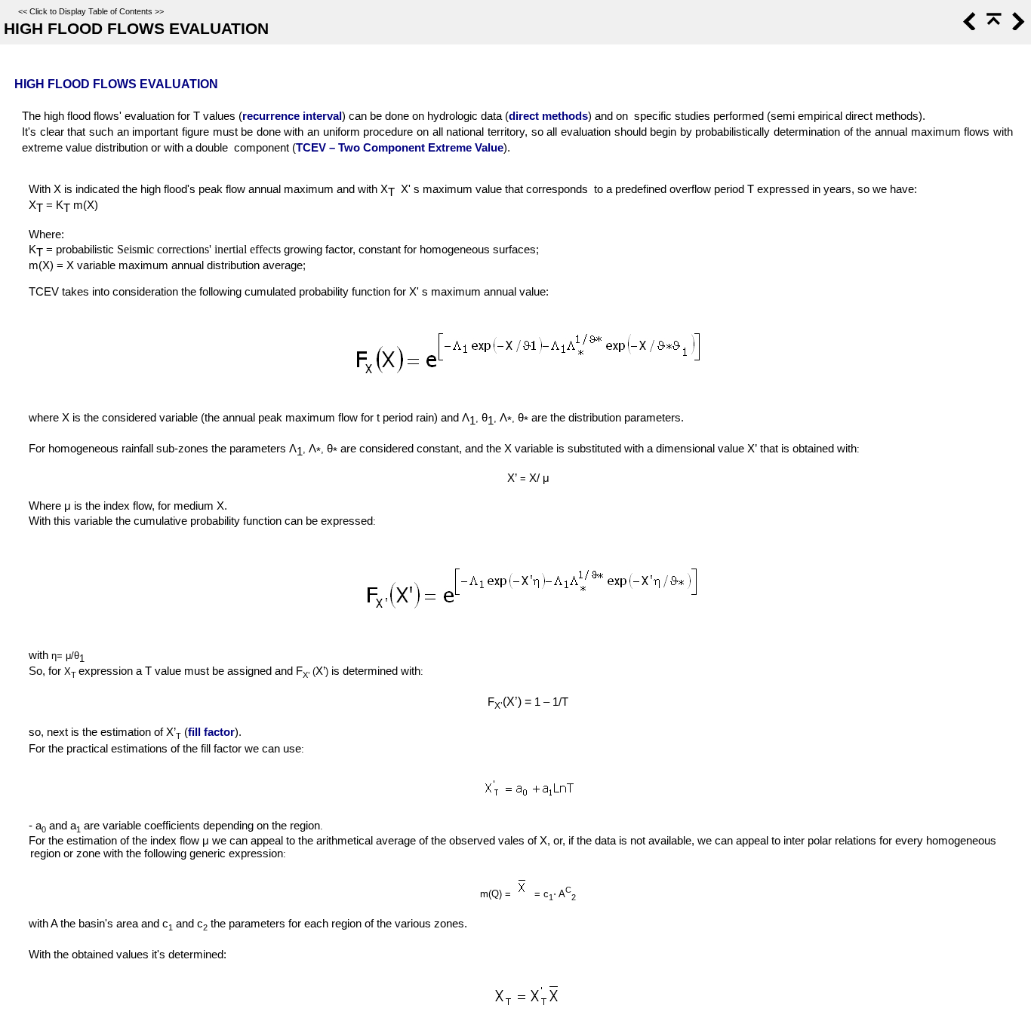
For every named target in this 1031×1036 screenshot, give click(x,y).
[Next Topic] (1016, 26)
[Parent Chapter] (992, 26)
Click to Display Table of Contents (90, 11)
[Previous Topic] (968, 26)
